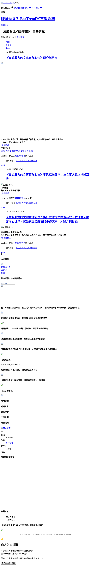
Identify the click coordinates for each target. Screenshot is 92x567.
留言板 (4, 270)
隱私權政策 (59, 534)
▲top (3, 165)
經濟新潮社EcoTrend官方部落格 (28, 18)
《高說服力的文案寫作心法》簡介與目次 (32, 57)
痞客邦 (18, 156)
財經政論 (20, 37)
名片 (8, 48)
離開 (13, 563)
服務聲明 (69, 534)
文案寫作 (25, 151)
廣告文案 (16, 151)
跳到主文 (5, 25)
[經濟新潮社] (8, 302)
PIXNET (28, 534)
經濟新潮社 (4, 283)
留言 (23, 156)
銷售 (3, 151)
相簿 (8, 42)
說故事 (9, 151)
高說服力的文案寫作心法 (26, 161)
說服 (31, 151)
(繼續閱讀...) (6, 145)
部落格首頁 (6, 267)
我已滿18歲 (6, 563)
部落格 (9, 45)
